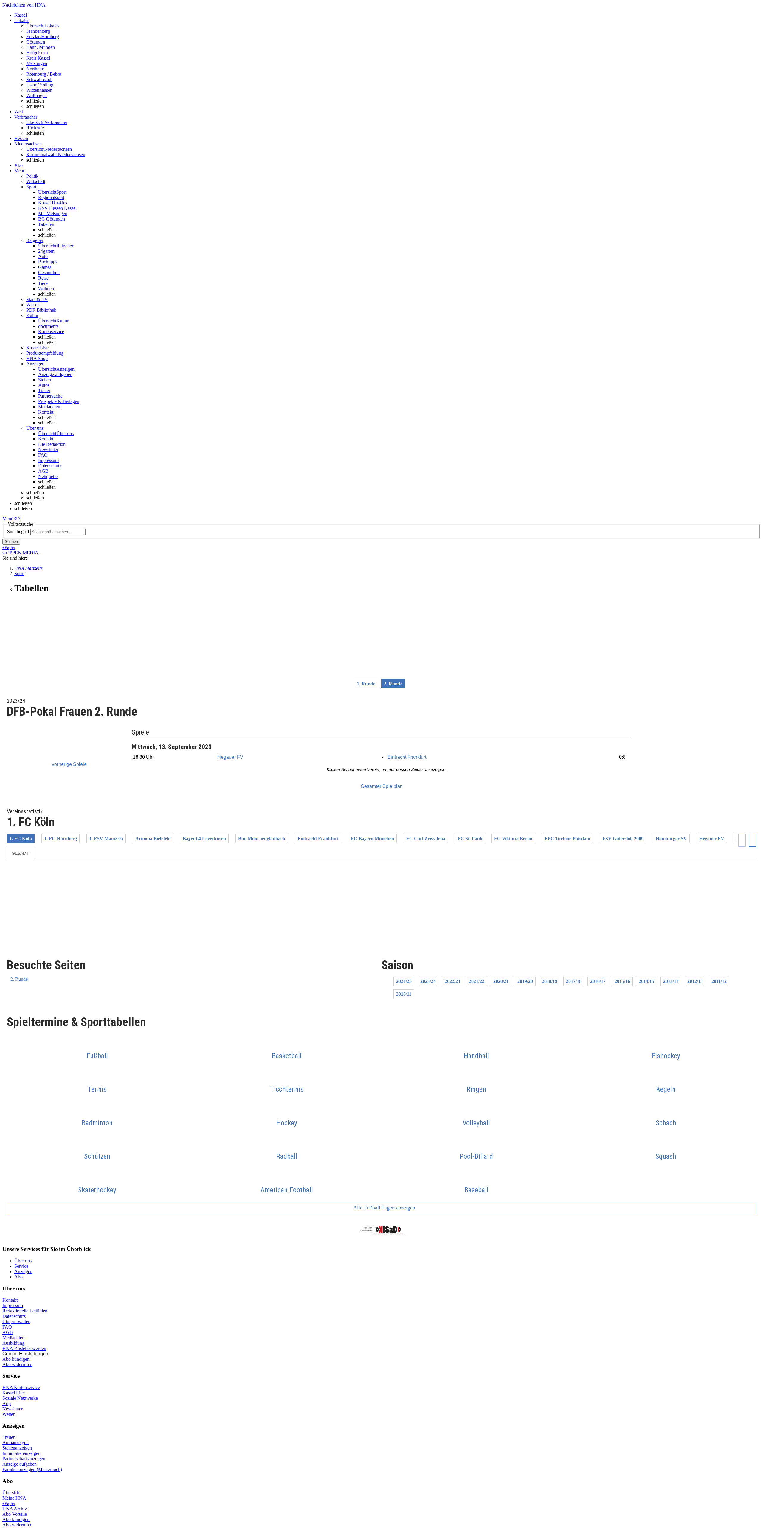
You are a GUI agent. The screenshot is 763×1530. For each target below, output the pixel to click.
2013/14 (671, 981)
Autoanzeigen (15, 1442)
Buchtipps (47, 261)
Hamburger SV (671, 838)
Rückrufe (35, 127)
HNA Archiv (14, 1508)
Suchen (11, 541)
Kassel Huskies (52, 202)
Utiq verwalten (16, 1321)
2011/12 (719, 981)
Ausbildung (13, 1343)
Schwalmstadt (39, 79)
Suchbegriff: (18, 531)
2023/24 (428, 981)
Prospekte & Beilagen (58, 401)
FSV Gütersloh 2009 (622, 838)
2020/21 (501, 981)
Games (44, 267)
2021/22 (476, 981)
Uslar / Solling (39, 84)
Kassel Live (13, 1392)
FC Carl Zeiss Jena (425, 838)
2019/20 (525, 981)
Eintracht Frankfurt (406, 757)
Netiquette (48, 476)
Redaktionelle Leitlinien (24, 1310)
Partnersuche (50, 395)
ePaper (8, 1503)
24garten (46, 251)
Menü (7, 518)
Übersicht (11, 1492)
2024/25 (404, 981)
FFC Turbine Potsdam (567, 838)
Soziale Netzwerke (20, 1398)
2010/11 (403, 994)
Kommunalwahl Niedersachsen (55, 154)
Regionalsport (51, 197)
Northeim (35, 68)
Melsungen (36, 63)
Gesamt (20, 853)
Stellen (44, 379)
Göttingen (35, 41)
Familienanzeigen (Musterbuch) (32, 1469)
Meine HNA (14, 1497)
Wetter (8, 1414)
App (6, 1403)
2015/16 (622, 981)
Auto (43, 256)
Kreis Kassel (38, 57)
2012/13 (695, 981)
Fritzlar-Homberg (42, 36)
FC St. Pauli (470, 838)
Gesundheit (49, 272)
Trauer (44, 390)
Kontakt (45, 412)
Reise (43, 277)
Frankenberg (38, 31)
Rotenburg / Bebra (43, 74)
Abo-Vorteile (14, 1514)
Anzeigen (23, 1271)
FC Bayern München (372, 838)
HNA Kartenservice (21, 1387)
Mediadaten (49, 406)
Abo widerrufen (17, 1364)
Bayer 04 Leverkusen (204, 838)
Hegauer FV (230, 757)
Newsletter (48, 449)
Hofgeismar (37, 52)
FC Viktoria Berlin (513, 838)
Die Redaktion (52, 444)
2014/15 (646, 981)
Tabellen (46, 224)
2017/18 (573, 981)
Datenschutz (49, 465)
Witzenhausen (39, 90)
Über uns (23, 1260)
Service (21, 1266)
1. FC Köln (21, 838)
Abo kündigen (16, 1359)
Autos (43, 385)
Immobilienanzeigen (21, 1453)
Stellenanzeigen (17, 1447)
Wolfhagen (36, 95)
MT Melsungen (52, 213)
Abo (18, 1276)
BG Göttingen (51, 218)
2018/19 (549, 981)
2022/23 (452, 981)
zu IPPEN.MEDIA (20, 552)
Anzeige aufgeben (55, 374)
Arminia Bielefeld (153, 838)
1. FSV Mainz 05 (106, 838)
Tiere (43, 283)
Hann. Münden (40, 47)
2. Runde (19, 979)
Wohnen (46, 288)
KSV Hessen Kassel (57, 208)
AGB (43, 471)
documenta (48, 326)
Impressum (48, 460)
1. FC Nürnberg (60, 838)
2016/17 (598, 981)
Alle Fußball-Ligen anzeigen (383, 1208)
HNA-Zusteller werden (24, 1348)
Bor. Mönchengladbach (261, 838)
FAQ (43, 454)
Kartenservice (51, 331)
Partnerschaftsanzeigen (23, 1458)
